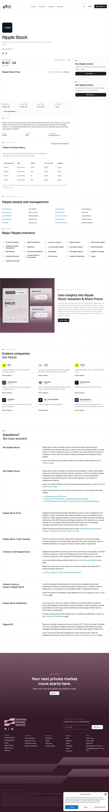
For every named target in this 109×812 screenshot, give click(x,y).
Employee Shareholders (92, 560)
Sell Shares (89, 95)
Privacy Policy (90, 741)
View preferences (100, 807)
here (85, 525)
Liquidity (6, 743)
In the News (69, 751)
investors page (48, 463)
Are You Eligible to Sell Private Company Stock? (63, 572)
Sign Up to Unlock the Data (59, 144)
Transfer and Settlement (54, 616)
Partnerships (69, 746)
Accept (71, 807)
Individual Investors (30, 741)
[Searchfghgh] (83, 6)
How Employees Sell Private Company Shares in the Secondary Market (71, 501)
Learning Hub (48, 738)
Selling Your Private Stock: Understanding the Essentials (66, 499)
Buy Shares (89, 73)
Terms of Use (89, 738)
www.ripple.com (7, 49)
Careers (68, 743)
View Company (6, 375)
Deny (85, 807)
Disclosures (89, 743)
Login (90, 6)
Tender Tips (48, 743)
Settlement (7, 750)
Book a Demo (63, 320)
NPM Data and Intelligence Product (83, 635)
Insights (47, 741)
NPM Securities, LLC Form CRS (94, 746)
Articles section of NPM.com (55, 496)
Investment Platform (9, 737)
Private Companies (30, 738)
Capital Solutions (8, 745)
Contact (68, 748)
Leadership (69, 741)
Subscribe (96, 727)
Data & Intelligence (9, 740)
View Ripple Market (10, 111)
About (67, 738)
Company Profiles (50, 746)
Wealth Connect (8, 748)
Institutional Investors (30, 743)
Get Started (99, 6)
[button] (105, 794)
